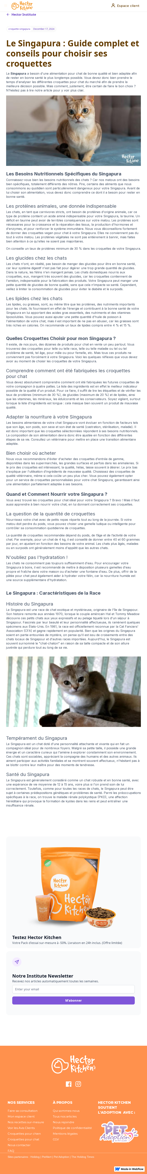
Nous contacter (19, 1145)
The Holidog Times (82, 1156)
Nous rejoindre (63, 1122)
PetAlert (46, 1156)
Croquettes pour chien (24, 1133)
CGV (56, 1139)
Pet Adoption (61, 1156)
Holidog (35, 1156)
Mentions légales (65, 1133)
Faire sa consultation (23, 1111)
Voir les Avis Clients (21, 1128)
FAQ (11, 1151)
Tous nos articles (65, 1116)
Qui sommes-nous (66, 1111)
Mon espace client (21, 1116)
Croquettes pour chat (23, 1139)
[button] (5, 5)
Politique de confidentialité (72, 1128)
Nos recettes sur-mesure (26, 1122)
